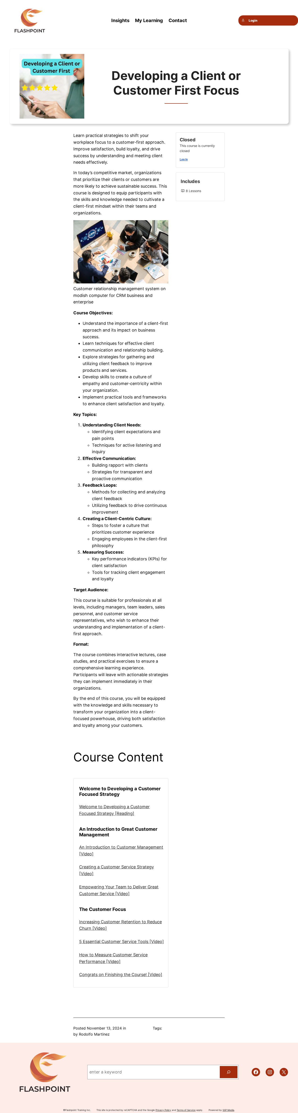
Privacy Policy (163, 1110)
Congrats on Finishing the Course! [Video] (120, 974)
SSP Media (228, 1110)
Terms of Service (186, 1110)
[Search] (228, 1072)
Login (253, 20)
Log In (184, 159)
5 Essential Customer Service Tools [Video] (121, 941)
